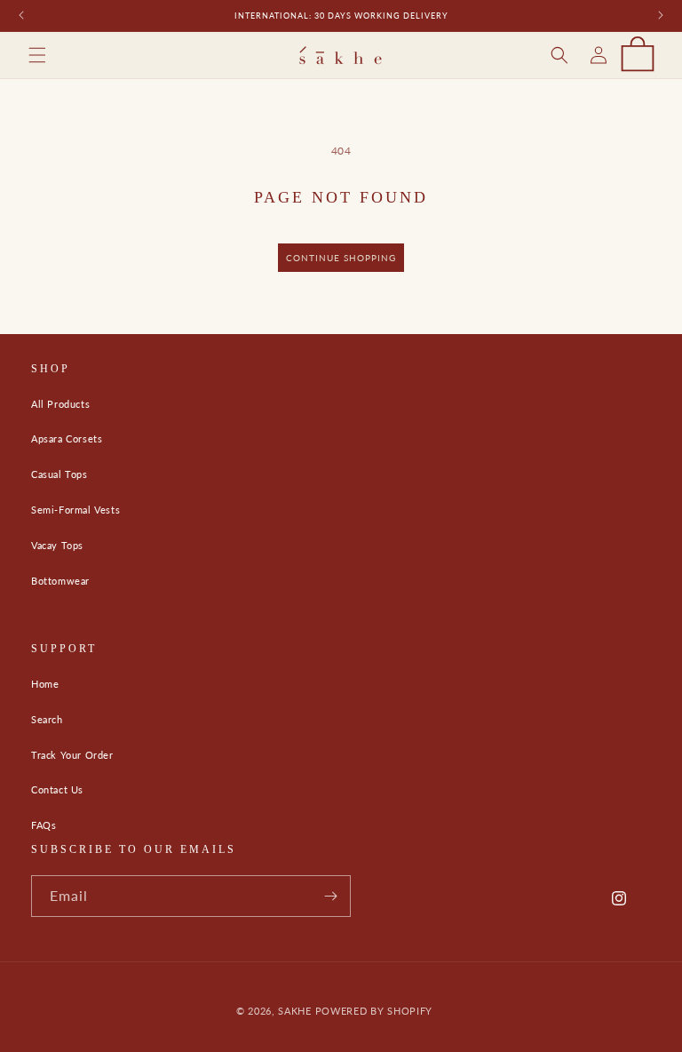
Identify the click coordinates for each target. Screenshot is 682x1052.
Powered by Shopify (374, 1010)
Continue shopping (341, 257)
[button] (37, 55)
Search (47, 719)
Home (45, 683)
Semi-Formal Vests (75, 509)
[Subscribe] (330, 896)
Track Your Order (72, 755)
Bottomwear (60, 580)
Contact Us (57, 789)
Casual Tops (59, 474)
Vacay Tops (57, 545)
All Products (60, 404)
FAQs (43, 825)
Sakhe (295, 1010)
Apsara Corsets (66, 438)
